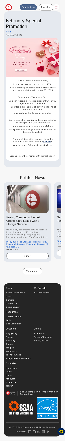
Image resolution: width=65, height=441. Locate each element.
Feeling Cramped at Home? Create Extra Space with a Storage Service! (23, 221)
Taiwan (9, 386)
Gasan (9, 344)
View (26, 256)
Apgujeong (11, 333)
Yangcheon (11, 351)
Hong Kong (11, 368)
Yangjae (10, 347)
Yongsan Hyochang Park (18, 358)
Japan (9, 371)
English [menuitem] (45, 7)
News (9, 296)
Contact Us (12, 303)
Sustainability (13, 307)
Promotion (39, 333)
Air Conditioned (41, 292)
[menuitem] (46, 7)
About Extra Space (15, 292)
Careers (10, 300)
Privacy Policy (41, 340)
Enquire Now (28, 7)
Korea (9, 375)
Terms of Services (43, 337)
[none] (46, 7)
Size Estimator (13, 323)
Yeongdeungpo (13, 354)
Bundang (10, 340)
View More (31, 271)
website (47, 141)
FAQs (8, 320)
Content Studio (13, 316)
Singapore (11, 382)
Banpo (9, 337)
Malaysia (10, 378)
